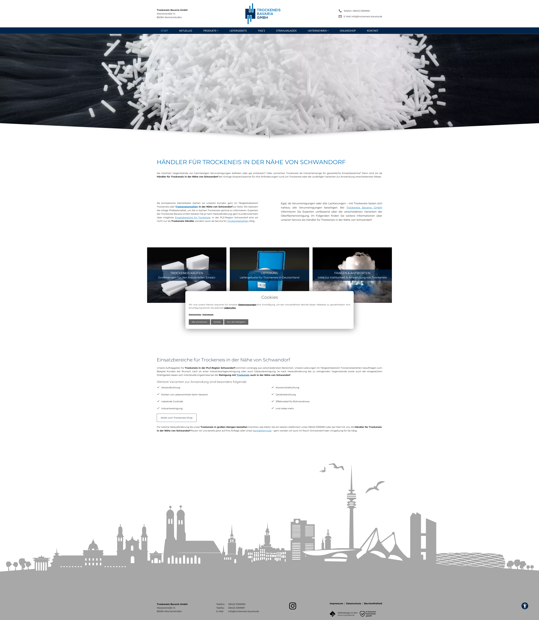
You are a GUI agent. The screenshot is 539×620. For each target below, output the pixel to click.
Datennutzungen (247, 304)
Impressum (208, 314)
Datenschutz (195, 314)
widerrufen (230, 308)
